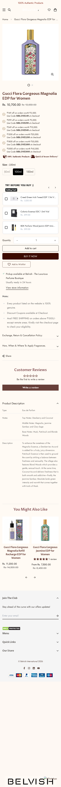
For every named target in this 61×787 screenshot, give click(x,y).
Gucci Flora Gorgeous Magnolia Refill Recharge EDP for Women (16, 553)
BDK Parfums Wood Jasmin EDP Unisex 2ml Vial (38, 225)
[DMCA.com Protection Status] (30, 628)
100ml (18, 172)
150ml (29, 172)
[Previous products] (49, 187)
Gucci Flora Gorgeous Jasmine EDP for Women (45, 551)
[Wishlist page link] (49, 9)
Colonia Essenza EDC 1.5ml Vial (35, 211)
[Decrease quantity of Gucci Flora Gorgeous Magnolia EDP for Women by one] (17, 240)
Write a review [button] (31, 387)
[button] (41, 559)
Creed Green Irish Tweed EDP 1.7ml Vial (38, 197)
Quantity (6, 240)
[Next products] (55, 187)
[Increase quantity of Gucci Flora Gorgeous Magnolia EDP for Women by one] (55, 240)
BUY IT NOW (30, 256)
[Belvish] (30, 10)
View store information (17, 287)
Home (5, 19)
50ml (7, 172)
